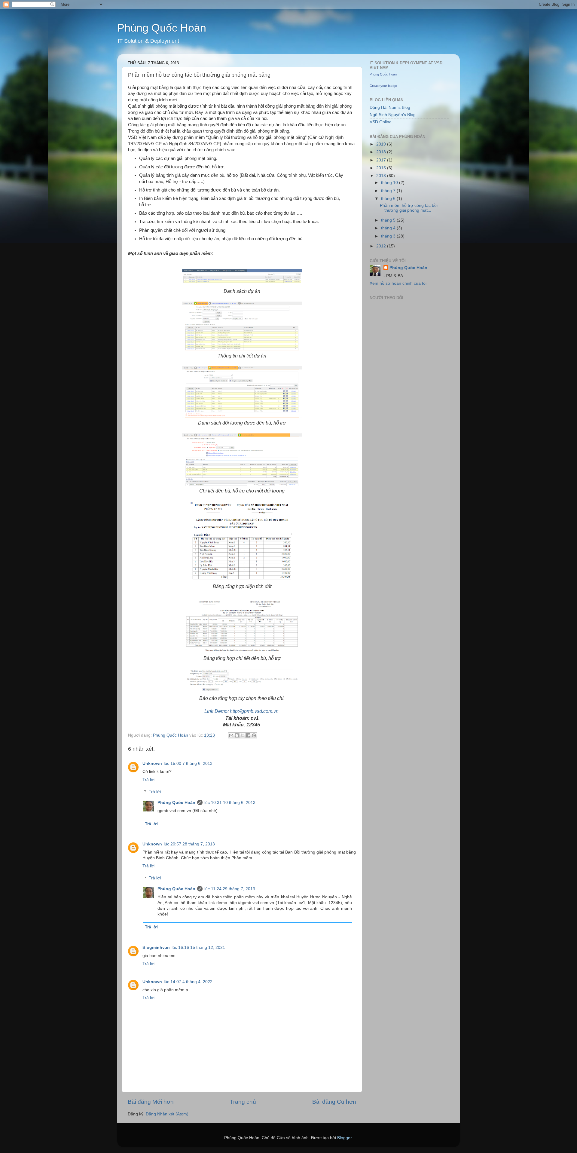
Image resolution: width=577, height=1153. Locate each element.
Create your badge (383, 85)
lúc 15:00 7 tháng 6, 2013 (188, 763)
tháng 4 (389, 228)
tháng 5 (389, 220)
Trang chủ (243, 1102)
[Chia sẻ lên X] (243, 735)
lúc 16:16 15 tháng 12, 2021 (198, 947)
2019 (381, 144)
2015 (381, 168)
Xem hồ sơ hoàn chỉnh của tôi (398, 283)
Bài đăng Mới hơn (151, 1102)
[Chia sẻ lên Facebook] (248, 735)
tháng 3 (389, 236)
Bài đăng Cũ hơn (334, 1102)
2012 (381, 246)
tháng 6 (389, 198)
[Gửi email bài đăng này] (231, 735)
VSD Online (381, 122)
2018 (381, 152)
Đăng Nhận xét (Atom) (167, 1114)
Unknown (152, 763)
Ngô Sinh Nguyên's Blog (393, 114)
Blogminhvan (156, 947)
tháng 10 (390, 182)
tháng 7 (389, 191)
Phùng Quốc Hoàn (161, 28)
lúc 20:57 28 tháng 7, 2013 (189, 844)
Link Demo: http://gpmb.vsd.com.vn (241, 711)
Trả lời (148, 779)
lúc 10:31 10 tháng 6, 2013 (229, 802)
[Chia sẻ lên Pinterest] (254, 735)
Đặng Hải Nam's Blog (390, 107)
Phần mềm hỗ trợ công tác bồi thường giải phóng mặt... (409, 208)
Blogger (344, 1138)
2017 (381, 160)
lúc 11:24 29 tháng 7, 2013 (229, 889)
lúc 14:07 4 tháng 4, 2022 (188, 982)
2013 (381, 175)
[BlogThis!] (237, 735)
